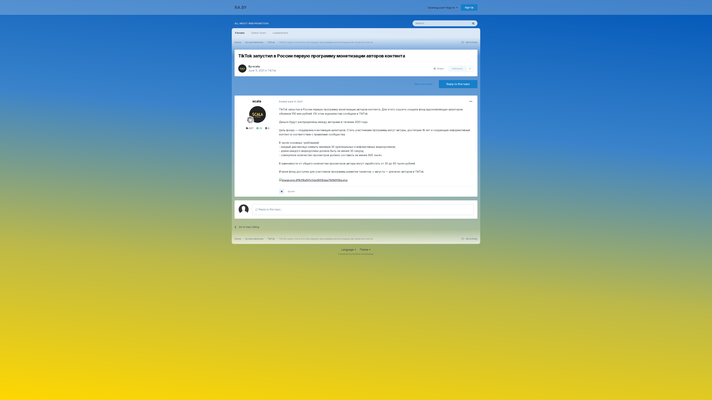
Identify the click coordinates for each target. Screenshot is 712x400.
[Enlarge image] (313, 179)
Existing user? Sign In (442, 7)
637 (250, 128)
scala (256, 66)
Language (348, 249)
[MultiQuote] (281, 191)
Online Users (258, 32)
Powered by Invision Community (356, 254)
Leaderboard (280, 32)
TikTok (272, 70)
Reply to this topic (458, 84)
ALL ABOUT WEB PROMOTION (251, 23)
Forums (240, 32)
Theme (364, 249)
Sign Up (469, 7)
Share (440, 68)
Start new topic (423, 84)
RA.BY (241, 7)
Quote (291, 191)
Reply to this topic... (270, 209)
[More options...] (470, 101)
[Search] (473, 23)
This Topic (458, 23)
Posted (291, 101)
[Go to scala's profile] (242, 68)
